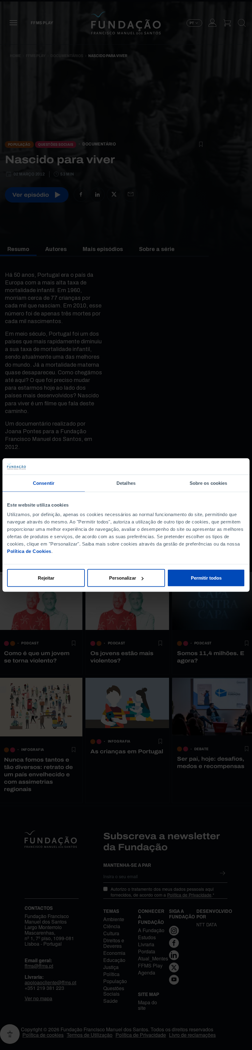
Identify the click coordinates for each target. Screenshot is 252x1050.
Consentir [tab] (43, 482)
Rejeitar (46, 578)
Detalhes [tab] (126, 482)
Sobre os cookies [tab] (208, 482)
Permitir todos (206, 578)
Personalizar (122, 578)
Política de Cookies (29, 551)
